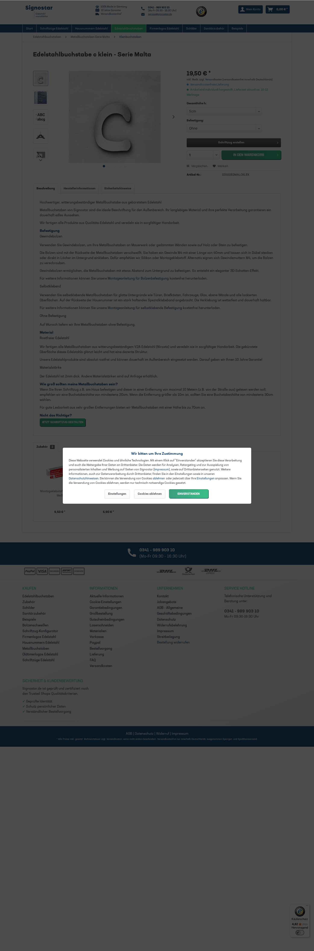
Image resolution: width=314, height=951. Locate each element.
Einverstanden (189, 494)
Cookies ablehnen (150, 494)
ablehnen (159, 478)
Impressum (161, 469)
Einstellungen (205, 478)
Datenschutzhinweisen (83, 478)
